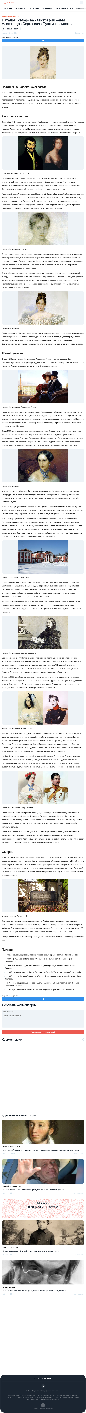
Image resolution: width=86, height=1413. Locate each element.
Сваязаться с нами (43, 1378)
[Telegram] (43, 1386)
